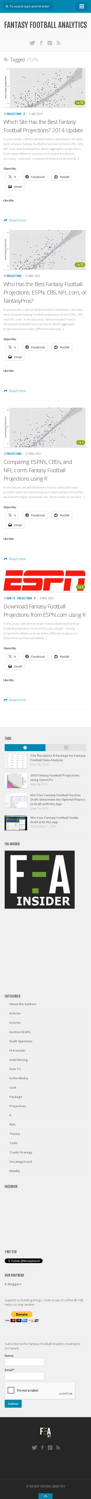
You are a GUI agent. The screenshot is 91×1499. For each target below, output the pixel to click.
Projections (14, 114)
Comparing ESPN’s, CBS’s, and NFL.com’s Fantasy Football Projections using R (38, 470)
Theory (14, 1134)
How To (11, 598)
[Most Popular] (25, 747)
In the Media (18, 1078)
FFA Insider (17, 1050)
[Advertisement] (45, 951)
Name (9, 1356)
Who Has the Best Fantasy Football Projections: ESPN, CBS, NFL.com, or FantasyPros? (45, 292)
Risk (12, 1124)
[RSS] (59, 42)
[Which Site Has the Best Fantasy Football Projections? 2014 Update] (46, 87)
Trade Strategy (20, 1152)
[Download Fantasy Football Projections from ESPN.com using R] (46, 580)
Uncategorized (20, 1161)
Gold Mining (18, 1060)
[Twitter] (32, 42)
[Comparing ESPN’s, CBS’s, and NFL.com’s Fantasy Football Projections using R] (46, 427)
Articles (15, 1013)
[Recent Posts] (66, 747)
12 (82, 265)
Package (15, 1097)
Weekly (14, 1171)
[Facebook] (41, 42)
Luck (12, 1087)
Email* (9, 1370)
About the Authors (22, 1004)
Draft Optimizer (21, 1041)
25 (82, 103)
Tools (13, 1143)
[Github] (50, 42)
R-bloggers (13, 1284)
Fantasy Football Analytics (45, 25)
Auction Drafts (20, 1032)
